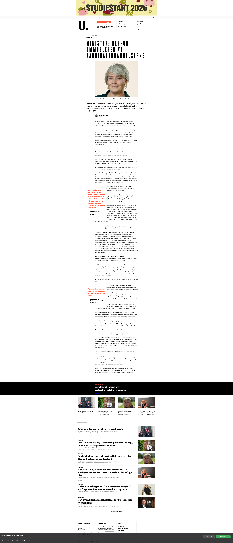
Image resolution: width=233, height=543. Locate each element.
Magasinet (120, 23)
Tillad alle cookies (223, 536)
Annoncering (121, 530)
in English (153, 17)
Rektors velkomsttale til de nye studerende (105, 26)
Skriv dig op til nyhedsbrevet (143, 23)
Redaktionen (121, 526)
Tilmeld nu (97, 393)
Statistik (21, 540)
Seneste (104, 22)
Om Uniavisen (140, 21)
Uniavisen (80, 17)
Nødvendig (6, 540)
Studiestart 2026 (122, 26)
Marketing (27, 540)
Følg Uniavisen (140, 24)
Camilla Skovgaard (103, 115)
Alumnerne (120, 21)
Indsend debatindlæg (123, 24)
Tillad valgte (209, 536)
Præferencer (13, 540)
